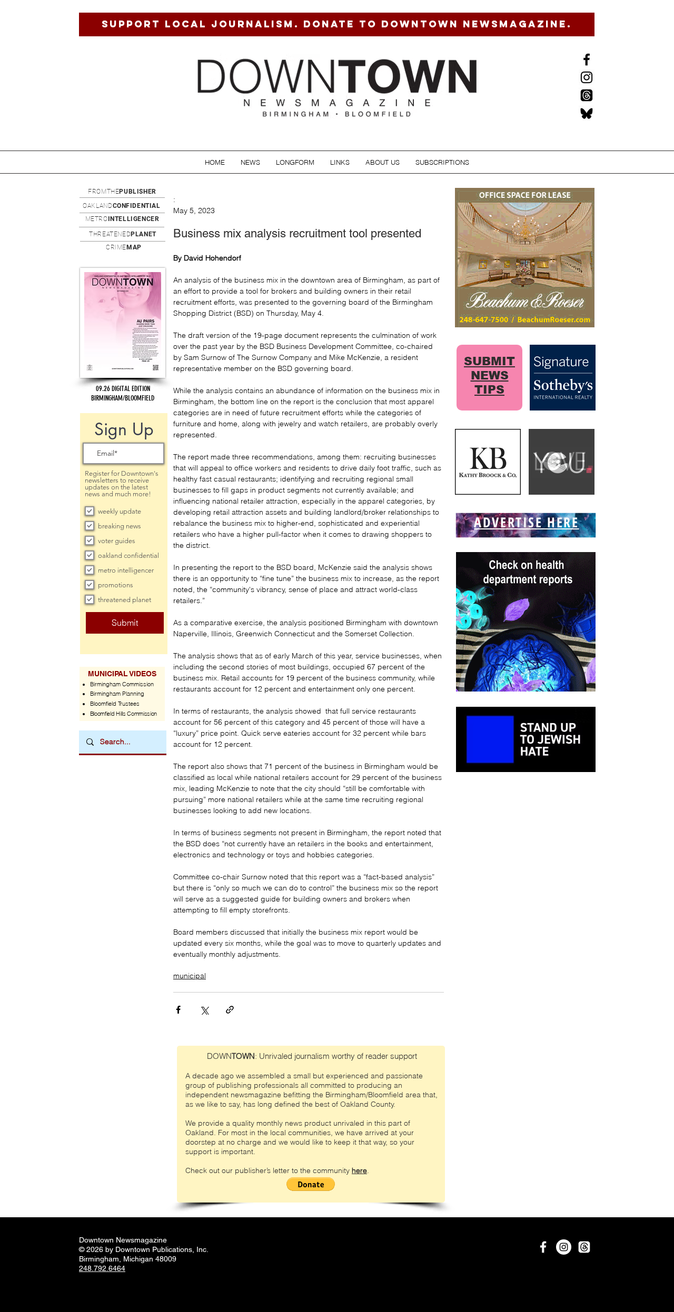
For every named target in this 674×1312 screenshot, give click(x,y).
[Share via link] (230, 1010)
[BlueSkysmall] (586, 113)
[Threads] (586, 95)
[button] (250, 162)
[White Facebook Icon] (543, 1247)
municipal (189, 975)
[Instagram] (586, 77)
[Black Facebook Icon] (586, 59)
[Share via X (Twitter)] (204, 1010)
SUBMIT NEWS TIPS (489, 375)
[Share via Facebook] (178, 1010)
